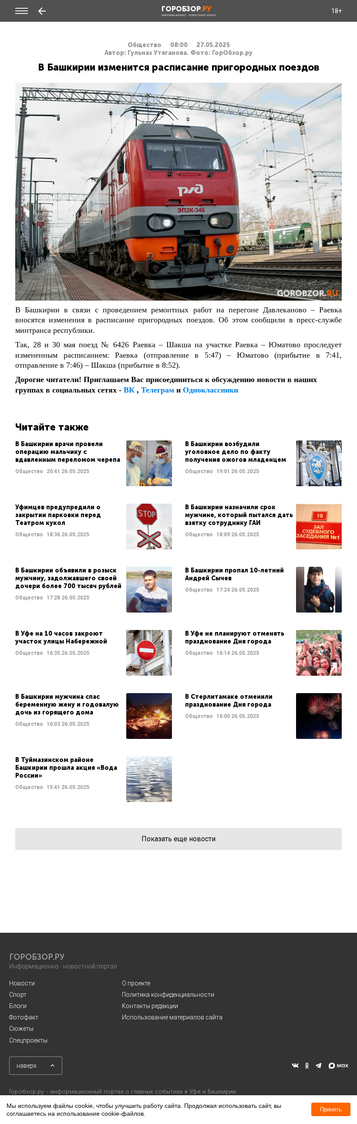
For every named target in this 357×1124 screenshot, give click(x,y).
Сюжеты (21, 1028)
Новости (22, 983)
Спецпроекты (28, 1040)
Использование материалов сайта (172, 1017)
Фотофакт (23, 1017)
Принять (331, 1109)
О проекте (136, 983)
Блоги (18, 1005)
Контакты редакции (150, 1005)
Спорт (18, 994)
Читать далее (93, 463)
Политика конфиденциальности (168, 994)
